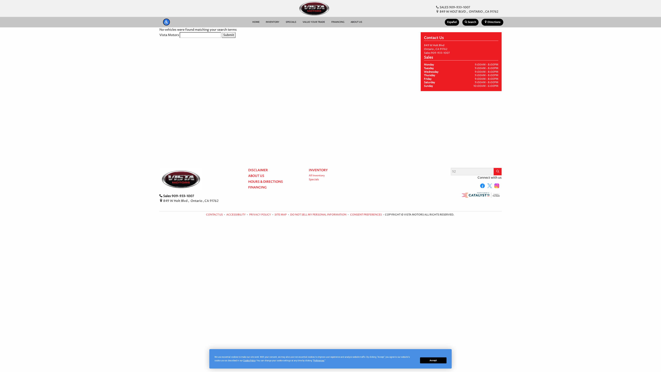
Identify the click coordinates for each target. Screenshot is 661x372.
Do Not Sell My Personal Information (318, 214)
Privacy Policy (260, 214)
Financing (257, 187)
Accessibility (236, 214)
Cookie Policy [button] (249, 360)
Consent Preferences (366, 214)
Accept (433, 360)
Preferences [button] (318, 360)
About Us (256, 176)
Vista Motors (169, 35)
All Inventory (317, 175)
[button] (166, 22)
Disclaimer (258, 170)
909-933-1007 (440, 53)
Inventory (318, 170)
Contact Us (214, 214)
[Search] (498, 171)
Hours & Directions (265, 182)
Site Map (281, 214)
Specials (314, 179)
